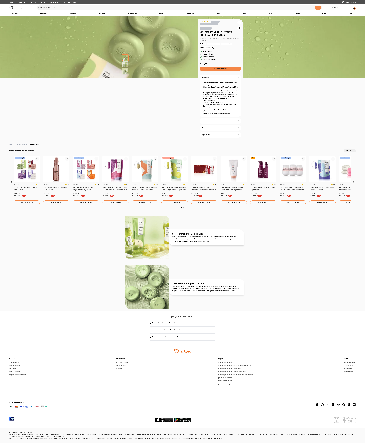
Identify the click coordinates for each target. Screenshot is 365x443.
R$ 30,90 (223, 197)
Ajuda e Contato (121, 436)
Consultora (22, 6)
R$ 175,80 (254, 197)
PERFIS (346, 429)
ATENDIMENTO (121, 429)
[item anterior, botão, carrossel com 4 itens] (148, 2)
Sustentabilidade (14, 436)
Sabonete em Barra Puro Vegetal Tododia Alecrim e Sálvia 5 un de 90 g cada (220, 42)
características (207, 125)
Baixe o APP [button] (66, 6)
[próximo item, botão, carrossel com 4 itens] (213, 2)
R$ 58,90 (105, 197)
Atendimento (54, 6)
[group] (180, 2)
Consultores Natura (350, 433)
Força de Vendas (349, 436)
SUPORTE (221, 429)
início (10, 148)
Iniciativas (12, 439)
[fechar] (362, 2)
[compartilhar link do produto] (239, 32)
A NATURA (12, 429)
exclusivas (190, 2)
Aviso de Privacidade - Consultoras (229, 439)
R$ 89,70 (283, 197)
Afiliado (33, 6)
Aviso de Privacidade (225, 433)
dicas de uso (206, 132)
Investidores (348, 439)
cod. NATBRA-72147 (205, 44)
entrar (346, 12)
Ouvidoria (119, 439)
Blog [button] (74, 6)
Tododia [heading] (16, 188)
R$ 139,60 (17, 197)
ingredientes (206, 138)
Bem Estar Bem (14, 433)
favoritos (335, 11)
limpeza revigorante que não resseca (188, 354)
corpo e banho (17, 148)
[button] (239, 26)
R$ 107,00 (194, 197)
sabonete (25, 148)
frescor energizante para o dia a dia (187, 304)
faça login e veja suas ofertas (177, 2)
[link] (27, 192)
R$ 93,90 (46, 197)
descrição (205, 81)
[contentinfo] (38, 188)
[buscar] (318, 11)
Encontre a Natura (350, 6)
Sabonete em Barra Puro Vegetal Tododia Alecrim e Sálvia (216, 37)
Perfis (43, 6)
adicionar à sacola (27, 206)
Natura (12, 6)
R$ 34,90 (203, 67)
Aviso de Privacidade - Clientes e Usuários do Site (234, 436)
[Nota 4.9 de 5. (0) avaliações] (215, 26)
